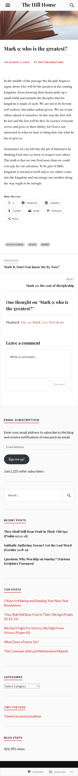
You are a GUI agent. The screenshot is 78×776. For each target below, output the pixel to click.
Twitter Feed (15, 707)
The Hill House (39, 4)
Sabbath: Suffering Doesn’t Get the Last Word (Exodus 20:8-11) (38, 547)
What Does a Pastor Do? (21, 642)
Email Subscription (21, 420)
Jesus (32, 244)
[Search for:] (39, 495)
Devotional (15, 244)
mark (45, 244)
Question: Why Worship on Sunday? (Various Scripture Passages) (37, 561)
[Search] (68, 5)
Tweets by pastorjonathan (22, 716)
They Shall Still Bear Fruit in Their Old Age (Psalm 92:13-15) (36, 533)
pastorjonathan (50, 62)
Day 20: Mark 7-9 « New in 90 (42, 322)
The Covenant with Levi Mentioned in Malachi (36, 651)
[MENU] (8, 5)
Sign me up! (17, 459)
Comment (59, 384)
